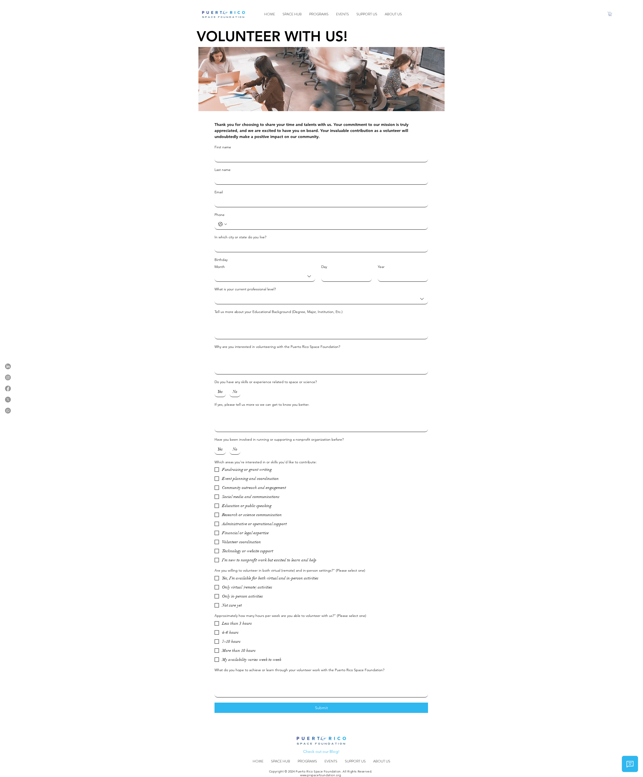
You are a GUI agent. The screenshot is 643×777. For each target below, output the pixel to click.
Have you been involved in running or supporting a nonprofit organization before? (279, 439)
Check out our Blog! (321, 751)
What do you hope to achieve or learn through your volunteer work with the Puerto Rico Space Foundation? (299, 670)
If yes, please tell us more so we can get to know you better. (262, 404)
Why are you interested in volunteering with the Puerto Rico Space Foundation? (277, 346)
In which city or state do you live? (240, 237)
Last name (223, 169)
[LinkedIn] (8, 366)
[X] (8, 399)
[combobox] (265, 276)
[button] (610, 14)
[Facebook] (8, 388)
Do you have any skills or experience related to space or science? (266, 382)
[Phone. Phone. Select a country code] (223, 224)
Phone (220, 214)
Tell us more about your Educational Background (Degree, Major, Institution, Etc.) (279, 311)
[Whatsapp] (8, 411)
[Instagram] (8, 377)
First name (223, 147)
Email (219, 192)
